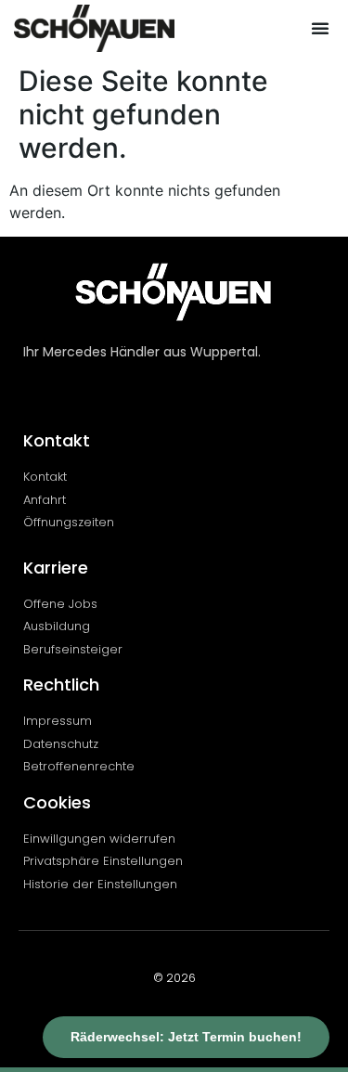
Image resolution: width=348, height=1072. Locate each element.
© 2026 (174, 978)
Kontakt (56, 440)
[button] (320, 28)
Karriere (55, 567)
